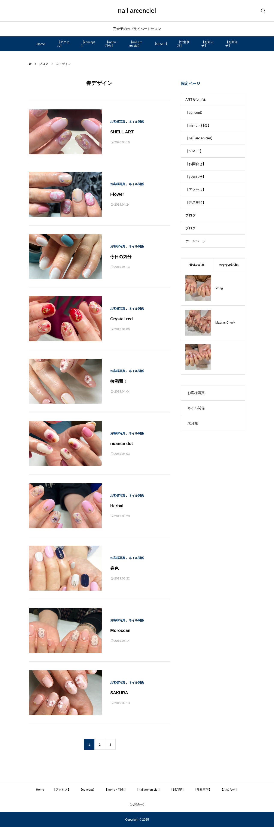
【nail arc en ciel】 (135, 43)
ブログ (190, 215)
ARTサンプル (195, 100)
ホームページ (195, 241)
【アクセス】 (63, 43)
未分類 (193, 423)
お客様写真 (117, 121)
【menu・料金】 (112, 43)
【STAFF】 (161, 44)
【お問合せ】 (231, 43)
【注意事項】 (183, 43)
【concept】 (88, 43)
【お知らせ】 (207, 43)
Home (41, 44)
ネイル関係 (136, 121)
